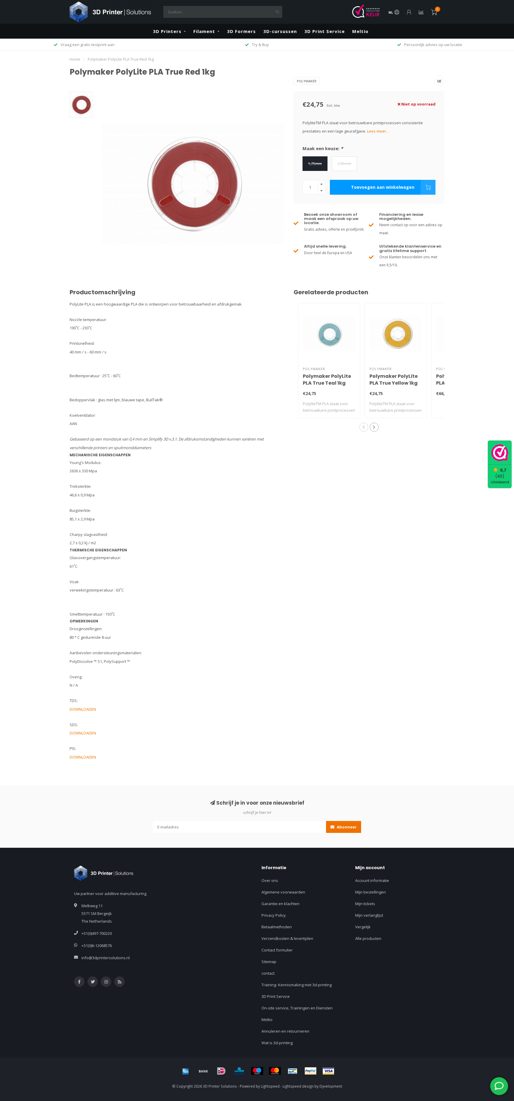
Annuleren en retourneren (285, 1031)
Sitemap (268, 961)
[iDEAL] (221, 1071)
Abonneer (346, 827)
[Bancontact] (292, 1071)
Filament (204, 31)
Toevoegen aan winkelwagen (382, 187)
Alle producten (368, 938)
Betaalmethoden (276, 926)
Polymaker (306, 81)
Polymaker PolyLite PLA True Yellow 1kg (393, 379)
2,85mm (344, 163)
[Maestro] (257, 1071)
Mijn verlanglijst (369, 915)
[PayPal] (310, 1071)
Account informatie (372, 880)
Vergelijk (363, 926)
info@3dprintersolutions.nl (106, 957)
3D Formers (241, 31)
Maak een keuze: (323, 148)
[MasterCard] (274, 1071)
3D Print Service (324, 31)
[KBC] (239, 1071)
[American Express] (185, 1071)
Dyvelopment (330, 1086)
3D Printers (167, 31)
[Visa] (328, 1071)
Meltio (360, 31)
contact (268, 973)
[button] (363, 427)
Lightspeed (270, 1086)
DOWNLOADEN (83, 709)
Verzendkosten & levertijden (287, 938)
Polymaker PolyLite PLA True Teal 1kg (327, 379)
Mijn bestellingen (370, 892)
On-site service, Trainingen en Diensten (297, 1008)
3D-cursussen (280, 31)
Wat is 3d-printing (277, 1042)
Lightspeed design (298, 1086)
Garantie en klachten (280, 903)
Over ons (269, 880)
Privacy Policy (273, 915)
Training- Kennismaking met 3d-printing (296, 984)
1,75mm (315, 163)
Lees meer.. (377, 131)
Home (75, 59)
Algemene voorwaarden (283, 892)
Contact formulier (277, 950)
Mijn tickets (365, 903)
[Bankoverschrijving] (203, 1071)
